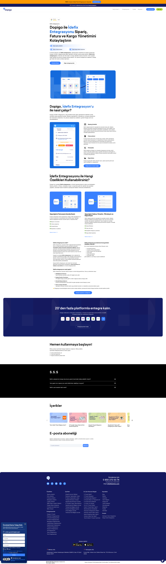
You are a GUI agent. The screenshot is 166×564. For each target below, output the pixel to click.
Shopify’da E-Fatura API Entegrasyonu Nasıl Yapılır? (114, 425)
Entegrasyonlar (125, 9)
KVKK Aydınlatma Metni (97, 562)
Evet (5, 549)
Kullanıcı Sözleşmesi (88, 562)
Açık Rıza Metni (105, 562)
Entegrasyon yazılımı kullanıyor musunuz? (11, 547)
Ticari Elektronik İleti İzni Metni (114, 562)
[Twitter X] (64, 483)
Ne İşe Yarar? (116, 9)
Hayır (9, 549)
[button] (132, 420)
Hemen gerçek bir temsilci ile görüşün (18, 560)
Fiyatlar (134, 9)
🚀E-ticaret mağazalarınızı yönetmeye (83, 5)
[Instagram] (52, 483)
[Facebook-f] (60, 483)
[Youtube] (48, 483)
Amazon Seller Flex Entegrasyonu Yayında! (78, 2)
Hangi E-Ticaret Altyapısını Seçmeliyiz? (95, 425)
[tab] (83, 379)
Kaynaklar (140, 9)
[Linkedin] (56, 483)
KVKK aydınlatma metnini (10, 551)
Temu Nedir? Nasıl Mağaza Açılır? (58, 425)
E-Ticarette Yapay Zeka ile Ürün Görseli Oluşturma (76, 425)
